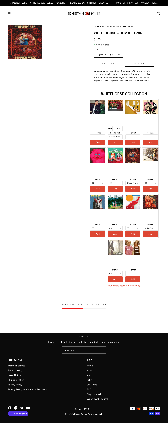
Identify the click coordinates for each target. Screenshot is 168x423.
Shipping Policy (16, 379)
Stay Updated (94, 394)
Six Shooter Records (79, 414)
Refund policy (15, 370)
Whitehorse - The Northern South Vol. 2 (115, 214)
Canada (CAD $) (82, 409)
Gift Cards (92, 384)
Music (90, 370)
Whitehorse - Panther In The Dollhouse (98, 169)
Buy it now (139, 64)
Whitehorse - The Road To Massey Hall (132, 214)
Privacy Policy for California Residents (27, 389)
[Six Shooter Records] (84, 13)
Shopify (100, 414)
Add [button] (98, 142)
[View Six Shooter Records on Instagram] (10, 408)
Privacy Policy (15, 384)
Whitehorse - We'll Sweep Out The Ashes (150, 214)
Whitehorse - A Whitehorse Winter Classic (98, 123)
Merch (90, 375)
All (103, 26)
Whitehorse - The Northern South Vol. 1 (97, 214)
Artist (89, 379)
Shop (89, 360)
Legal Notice (14, 375)
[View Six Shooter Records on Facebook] (16, 408)
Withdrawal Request (97, 398)
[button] (153, 13)
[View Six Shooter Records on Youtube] (28, 408)
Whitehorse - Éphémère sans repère (132, 259)
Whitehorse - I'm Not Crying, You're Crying (115, 117)
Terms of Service (16, 365)
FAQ (89, 389)
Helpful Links (15, 360)
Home (96, 26)
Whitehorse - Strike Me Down (115, 169)
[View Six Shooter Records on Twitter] (22, 408)
